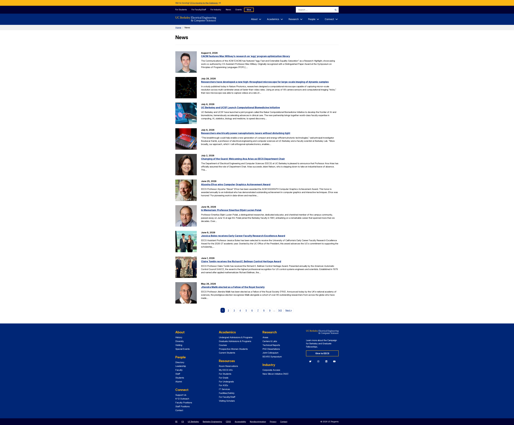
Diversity (179, 341)
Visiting (178, 345)
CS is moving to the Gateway (204, 3)
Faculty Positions (183, 402)
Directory (179, 362)
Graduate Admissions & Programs (235, 341)
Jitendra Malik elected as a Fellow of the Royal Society (233, 287)
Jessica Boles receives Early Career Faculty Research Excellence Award (243, 235)
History (178, 337)
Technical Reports (271, 345)
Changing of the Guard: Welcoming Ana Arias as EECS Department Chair (243, 158)
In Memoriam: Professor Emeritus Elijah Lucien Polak (231, 210)
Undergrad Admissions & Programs (235, 337)
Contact (179, 410)
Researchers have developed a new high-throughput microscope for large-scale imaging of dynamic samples (265, 81)
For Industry (216, 9)
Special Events (182, 349)
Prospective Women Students (233, 349)
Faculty (179, 370)
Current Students (227, 352)
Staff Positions (182, 406)
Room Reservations (228, 366)
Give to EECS (322, 353)
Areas (265, 337)
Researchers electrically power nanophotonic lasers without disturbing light (245, 133)
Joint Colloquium (270, 352)
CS (182, 421)
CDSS (228, 421)
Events (239, 9)
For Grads (223, 377)
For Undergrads (226, 381)
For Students (181, 9)
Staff (177, 373)
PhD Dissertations (271, 349)
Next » (289, 310)
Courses (223, 345)
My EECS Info (226, 370)
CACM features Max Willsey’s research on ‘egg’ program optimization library (245, 56)
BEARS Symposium (272, 356)
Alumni (178, 381)
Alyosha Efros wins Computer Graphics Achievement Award (235, 184)
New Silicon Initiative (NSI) (275, 373)
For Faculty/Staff (199, 9)
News (228, 9)
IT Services (224, 389)
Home (178, 27)
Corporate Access (271, 370)
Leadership (180, 366)
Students (179, 377)
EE (176, 421)
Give (249, 10)
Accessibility (240, 421)
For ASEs (223, 385)
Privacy (273, 421)
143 (280, 310)
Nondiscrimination (258, 421)
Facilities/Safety (227, 393)
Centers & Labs (269, 341)
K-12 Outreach (182, 398)
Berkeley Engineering (212, 421)
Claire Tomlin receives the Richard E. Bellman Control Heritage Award (241, 261)
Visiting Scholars (227, 400)
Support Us (180, 395)
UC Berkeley (193, 421)
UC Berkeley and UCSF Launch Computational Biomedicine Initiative (240, 107)
